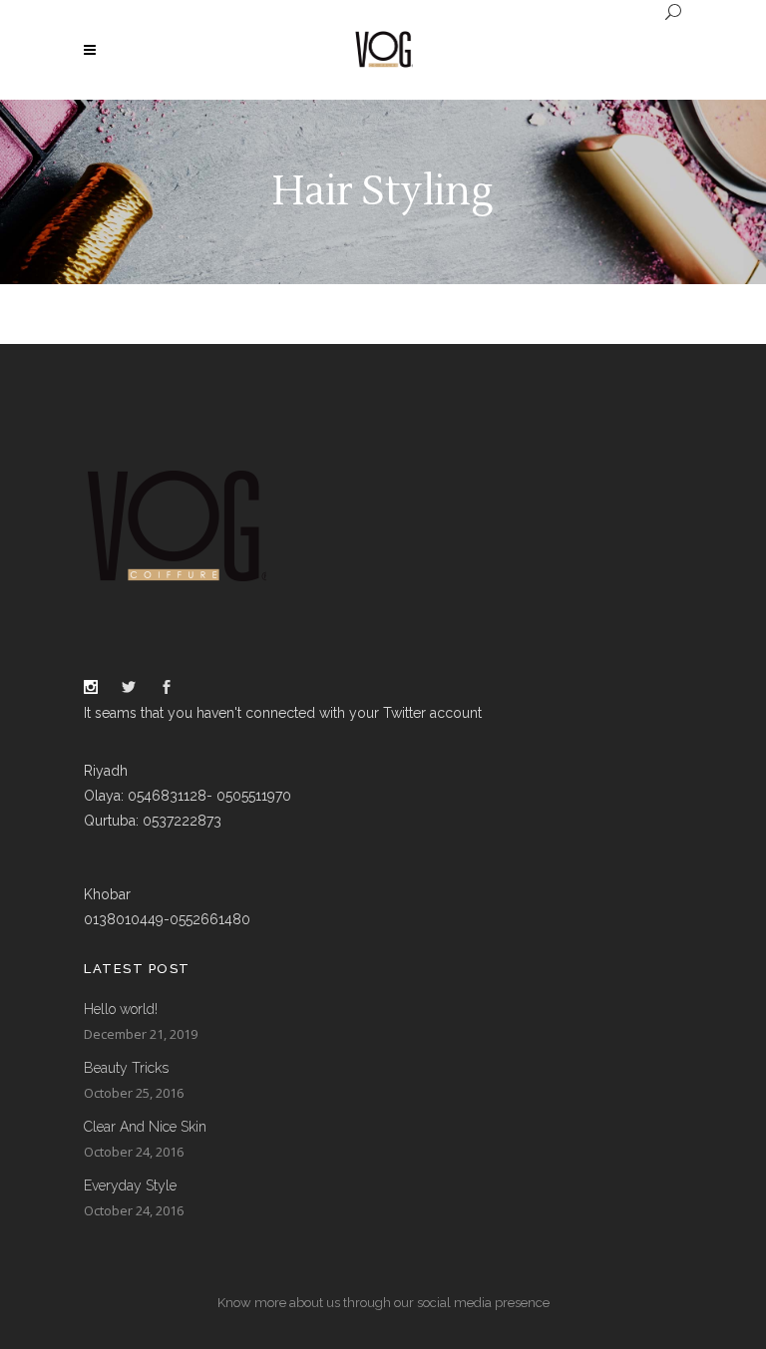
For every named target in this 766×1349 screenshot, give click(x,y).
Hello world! (121, 1009)
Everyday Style (130, 1185)
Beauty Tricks (126, 1068)
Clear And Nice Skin (145, 1127)
